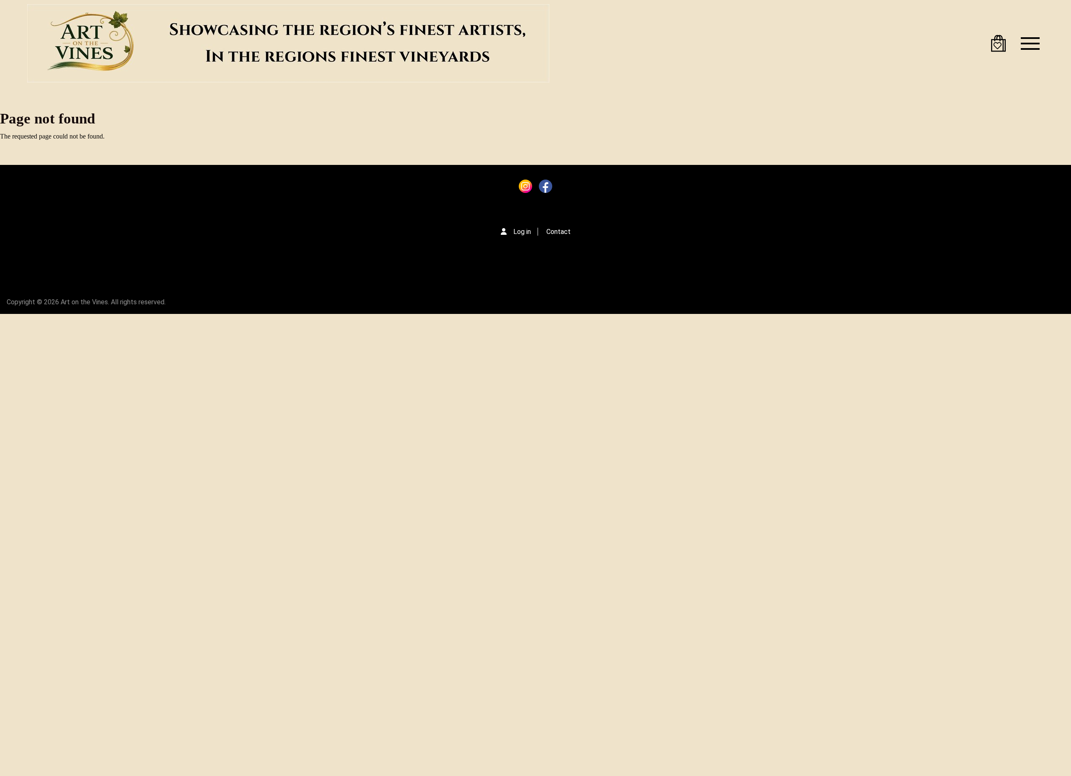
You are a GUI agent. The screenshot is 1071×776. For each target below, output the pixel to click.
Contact (558, 232)
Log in (522, 232)
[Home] (288, 43)
